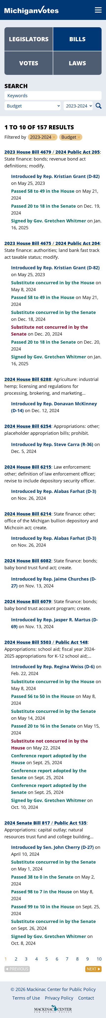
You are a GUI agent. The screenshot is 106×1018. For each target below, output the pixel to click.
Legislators (29, 39)
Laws (77, 63)
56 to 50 (36, 696)
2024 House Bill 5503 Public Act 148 (46, 642)
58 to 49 (36, 191)
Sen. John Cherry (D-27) (68, 847)
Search (99, 105)
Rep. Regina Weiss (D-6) (69, 666)
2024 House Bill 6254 (27, 426)
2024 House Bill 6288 (27, 379)
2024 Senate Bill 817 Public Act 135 (45, 823)
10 (99, 959)
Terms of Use (26, 998)
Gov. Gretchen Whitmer (60, 221)
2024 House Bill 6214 (27, 514)
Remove (54, 137)
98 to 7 (35, 892)
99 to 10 (36, 906)
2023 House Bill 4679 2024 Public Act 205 (52, 152)
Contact (86, 998)
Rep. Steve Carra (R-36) (68, 444)
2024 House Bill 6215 (27, 467)
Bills (77, 39)
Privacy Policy (59, 998)
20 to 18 (36, 206)
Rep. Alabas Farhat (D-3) (69, 491)
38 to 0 (35, 877)
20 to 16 (36, 726)
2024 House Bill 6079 (27, 601)
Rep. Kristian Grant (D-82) (71, 176)
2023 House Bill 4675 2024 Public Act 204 (52, 243)
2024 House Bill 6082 (27, 561)
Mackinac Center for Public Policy (61, 989)
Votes (28, 63)
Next (91, 969)
